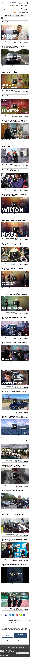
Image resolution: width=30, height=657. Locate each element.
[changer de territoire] (20, 3)
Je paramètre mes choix (23, 652)
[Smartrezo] (14, 3)
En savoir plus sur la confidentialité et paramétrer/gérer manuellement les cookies (14, 641)
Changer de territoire (25, 5)
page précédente (24, 12)
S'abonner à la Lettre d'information (15, 647)
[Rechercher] (23, 3)
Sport (24, 10)
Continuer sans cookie (20, 635)
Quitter (7, 635)
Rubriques (6, 18)
